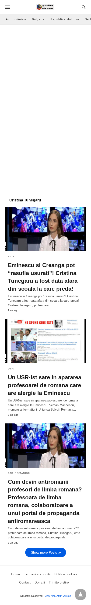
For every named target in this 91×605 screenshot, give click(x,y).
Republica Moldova (64, 19)
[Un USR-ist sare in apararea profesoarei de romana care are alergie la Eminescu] (45, 341)
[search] (83, 7)
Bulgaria (38, 19)
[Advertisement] (45, 72)
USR (11, 368)
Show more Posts (44, 552)
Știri (12, 256)
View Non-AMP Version (58, 595)
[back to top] (80, 594)
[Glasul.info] (45, 7)
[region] (45, 156)
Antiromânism (16, 19)
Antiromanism (19, 473)
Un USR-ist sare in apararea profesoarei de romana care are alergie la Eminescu (44, 385)
